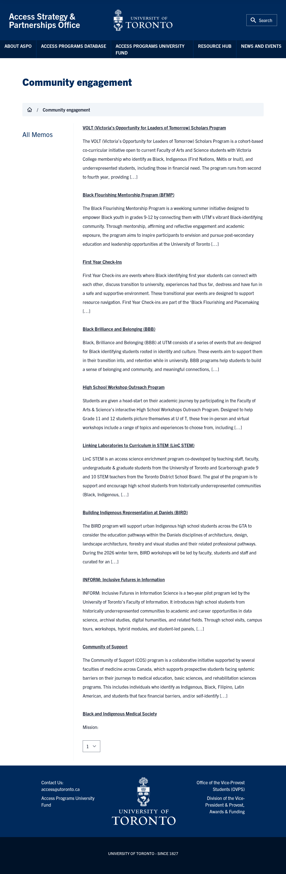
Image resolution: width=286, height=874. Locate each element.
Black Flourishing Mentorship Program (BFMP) (128, 194)
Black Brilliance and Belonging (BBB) (119, 329)
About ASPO (18, 46)
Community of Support (105, 646)
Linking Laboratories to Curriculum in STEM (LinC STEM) (138, 445)
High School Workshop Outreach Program (124, 387)
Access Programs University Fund (150, 49)
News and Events (261, 46)
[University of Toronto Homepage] (143, 801)
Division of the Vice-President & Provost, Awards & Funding (225, 804)
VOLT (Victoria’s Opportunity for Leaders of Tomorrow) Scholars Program (154, 127)
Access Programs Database (73, 46)
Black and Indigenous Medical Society (120, 713)
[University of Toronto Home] (143, 20)
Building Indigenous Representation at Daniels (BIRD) (135, 512)
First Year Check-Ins (102, 261)
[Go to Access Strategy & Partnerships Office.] (29, 109)
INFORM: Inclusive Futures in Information (124, 579)
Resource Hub (215, 46)
